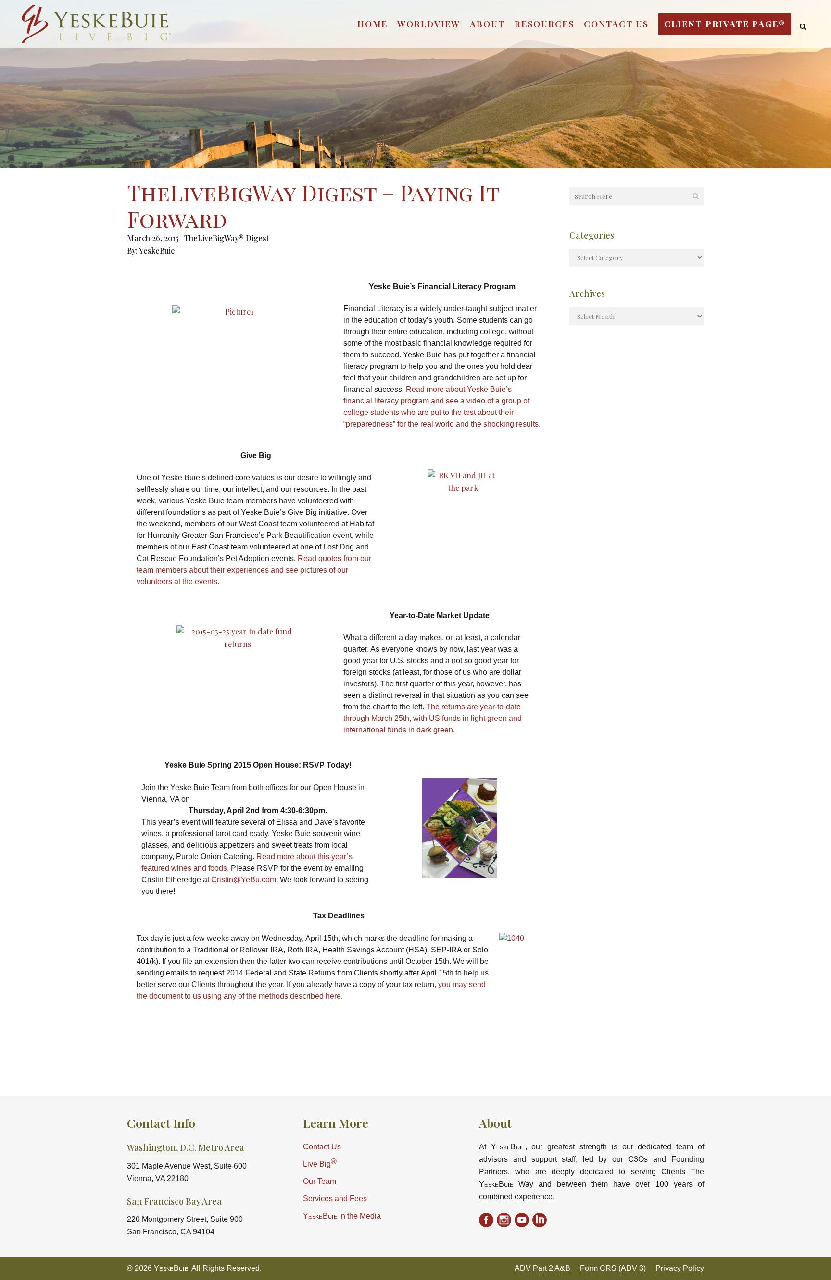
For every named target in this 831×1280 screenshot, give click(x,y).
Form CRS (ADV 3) (613, 1268)
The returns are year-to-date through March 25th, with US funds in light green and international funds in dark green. (432, 718)
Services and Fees (335, 1199)
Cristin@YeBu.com (243, 880)
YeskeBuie (157, 250)
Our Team (319, 1181)
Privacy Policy (679, 1268)
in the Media (342, 1216)
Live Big (320, 1163)
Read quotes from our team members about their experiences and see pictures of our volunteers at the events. (254, 569)
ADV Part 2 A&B (542, 1268)
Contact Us (322, 1147)
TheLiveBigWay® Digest (226, 238)
